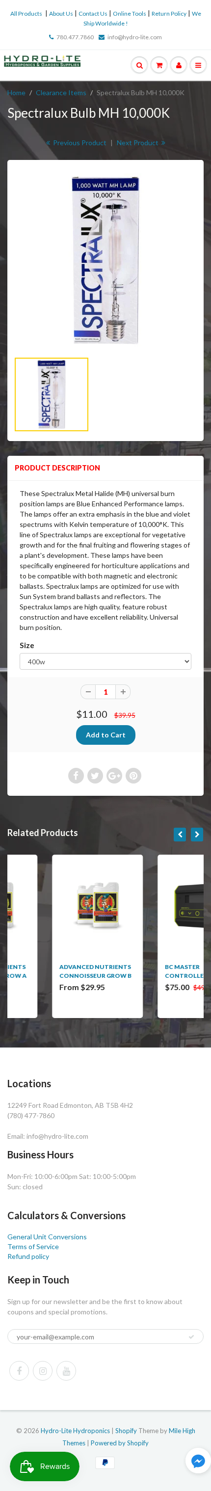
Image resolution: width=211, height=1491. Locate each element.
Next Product (138, 142)
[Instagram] (43, 1371)
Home (16, 92)
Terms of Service (33, 1246)
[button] (198, 1462)
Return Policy (169, 13)
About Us (61, 13)
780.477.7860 (75, 37)
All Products (26, 13)
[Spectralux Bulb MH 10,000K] (105, 260)
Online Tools (129, 13)
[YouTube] (66, 1371)
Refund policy (28, 1256)
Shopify (126, 1431)
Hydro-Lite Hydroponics (75, 1431)
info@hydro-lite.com (134, 37)
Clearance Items (61, 92)
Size (27, 645)
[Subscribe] (191, 1337)
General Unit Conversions (47, 1236)
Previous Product (79, 142)
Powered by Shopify (120, 1443)
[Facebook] (19, 1371)
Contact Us (93, 13)
